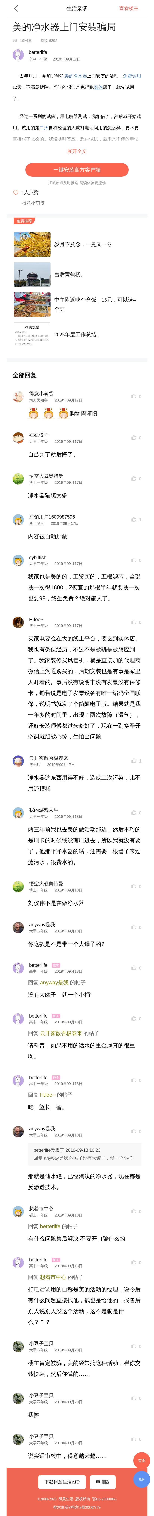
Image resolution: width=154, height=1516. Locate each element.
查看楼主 (129, 8)
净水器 (80, 75)
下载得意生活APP (62, 1482)
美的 (68, 75)
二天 (44, 127)
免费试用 (132, 75)
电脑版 (102, 1482)
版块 (141, 1479)
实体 (98, 87)
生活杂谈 (77, 8)
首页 (142, 1461)
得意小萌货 (33, 203)
